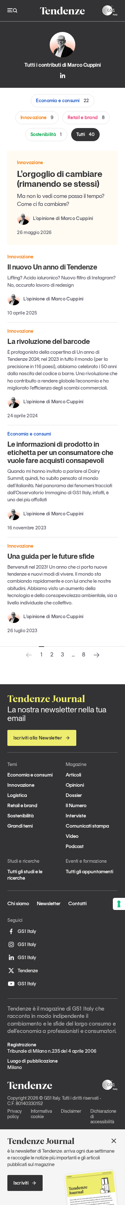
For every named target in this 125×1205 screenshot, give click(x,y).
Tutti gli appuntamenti (89, 871)
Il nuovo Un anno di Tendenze (52, 267)
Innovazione (37, 117)
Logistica (17, 795)
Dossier (74, 795)
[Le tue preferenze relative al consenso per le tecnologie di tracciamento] (119, 904)
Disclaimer (71, 1111)
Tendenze (28, 970)
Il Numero (76, 805)
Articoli (73, 775)
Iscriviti (21, 1183)
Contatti (77, 903)
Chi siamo (18, 903)
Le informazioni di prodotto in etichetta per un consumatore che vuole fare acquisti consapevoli (60, 452)
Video (72, 836)
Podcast (75, 846)
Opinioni (75, 785)
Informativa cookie (41, 1114)
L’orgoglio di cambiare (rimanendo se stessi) (59, 179)
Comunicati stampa (87, 826)
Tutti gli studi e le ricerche (24, 874)
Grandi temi (20, 826)
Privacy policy (14, 1114)
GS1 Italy (27, 931)
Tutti (85, 134)
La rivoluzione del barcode (48, 341)
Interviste (76, 816)
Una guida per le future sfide (50, 556)
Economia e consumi (62, 100)
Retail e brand (86, 117)
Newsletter (49, 903)
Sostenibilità (46, 134)
